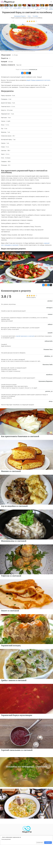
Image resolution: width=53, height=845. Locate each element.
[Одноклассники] (25, 73)
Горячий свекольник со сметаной (16, 750)
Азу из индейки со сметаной (14, 506)
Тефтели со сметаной (11, 576)
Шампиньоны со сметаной (13, 541)
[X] (30, 73)
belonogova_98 (33, 69)
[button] (51, 2)
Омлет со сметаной (10, 611)
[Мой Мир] (27, 73)
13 (13, 21)
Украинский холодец (10, 646)
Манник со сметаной (11, 471)
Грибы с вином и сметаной (13, 680)
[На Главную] (7, 2)
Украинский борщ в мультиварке (16, 715)
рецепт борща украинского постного (38, 80)
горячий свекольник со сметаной (25, 336)
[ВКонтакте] (22, 73)
